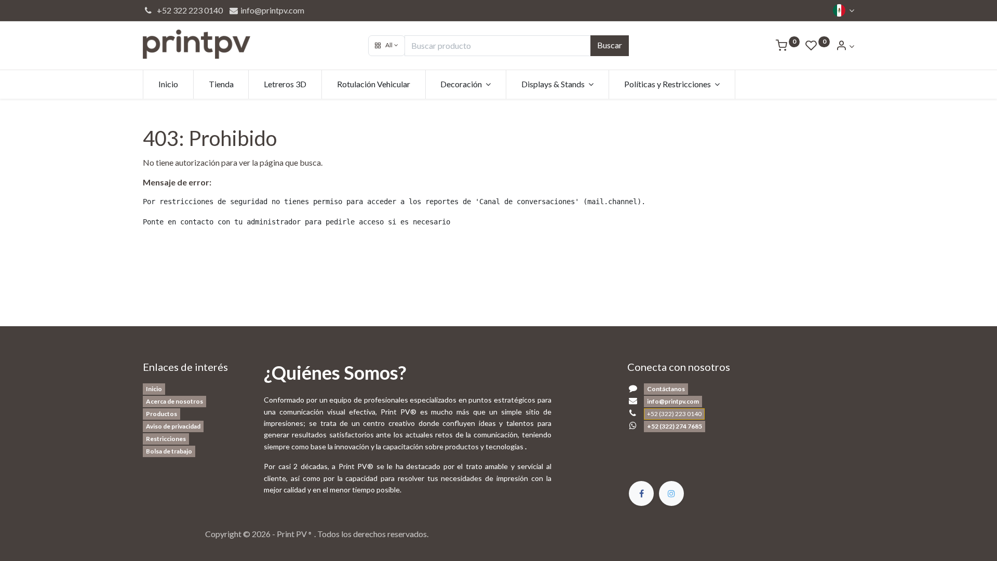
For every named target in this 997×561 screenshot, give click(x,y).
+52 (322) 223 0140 (674, 414)
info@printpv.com (271, 10)
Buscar (609, 45)
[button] (386, 45)
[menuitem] (168, 84)
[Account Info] (845, 46)
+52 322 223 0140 (188, 10)
